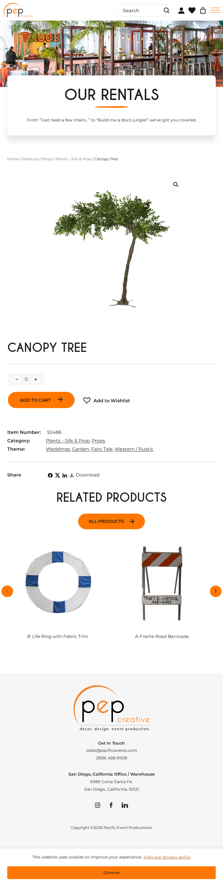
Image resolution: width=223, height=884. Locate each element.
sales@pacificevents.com (111, 750)
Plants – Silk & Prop (73, 159)
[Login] (181, 10)
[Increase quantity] (35, 379)
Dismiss (111, 872)
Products (30, 159)
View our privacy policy (167, 857)
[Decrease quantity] (16, 379)
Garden (80, 449)
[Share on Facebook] (50, 475)
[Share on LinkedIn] (65, 475)
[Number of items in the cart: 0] (203, 10)
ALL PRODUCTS (106, 521)
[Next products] (216, 591)
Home (13, 159)
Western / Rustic (134, 449)
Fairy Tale (102, 449)
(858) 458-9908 (111, 758)
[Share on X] (57, 475)
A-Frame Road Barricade (162, 636)
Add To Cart (36, 400)
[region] (111, 866)
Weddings (58, 449)
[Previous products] (7, 591)
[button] (176, 184)
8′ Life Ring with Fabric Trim (57, 636)
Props (47, 159)
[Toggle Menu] (215, 10)
